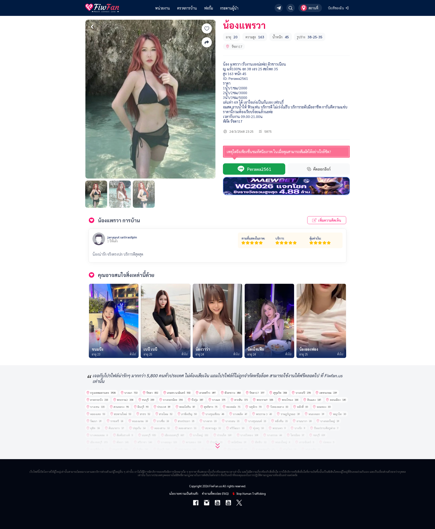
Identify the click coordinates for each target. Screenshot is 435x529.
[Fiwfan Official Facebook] (195, 503)
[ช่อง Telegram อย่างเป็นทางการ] (279, 8)
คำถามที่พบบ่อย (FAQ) (215, 493)
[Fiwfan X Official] (239, 503)
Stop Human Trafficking (251, 493)
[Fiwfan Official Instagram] (206, 503)
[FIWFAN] (102, 8)
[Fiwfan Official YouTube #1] (217, 503)
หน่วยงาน (162, 8)
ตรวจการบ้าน (187, 8)
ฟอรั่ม (208, 8)
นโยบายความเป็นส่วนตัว (183, 493)
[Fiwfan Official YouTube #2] (228, 503)
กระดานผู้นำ (229, 8)
